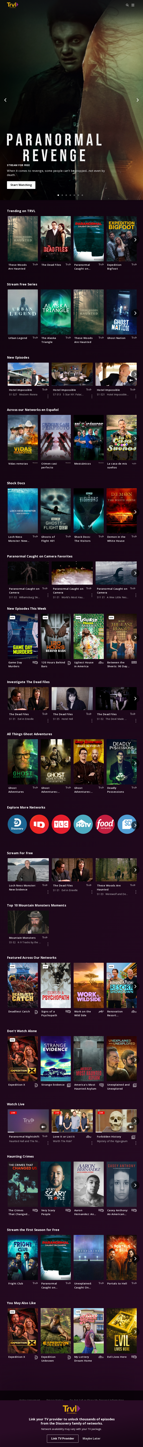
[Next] (137, 100)
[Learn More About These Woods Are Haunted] (136, 892)
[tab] (58, 195)
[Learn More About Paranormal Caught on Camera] (48, 595)
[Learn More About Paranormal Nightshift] (48, 1143)
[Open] (133, 5)
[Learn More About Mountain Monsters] (48, 944)
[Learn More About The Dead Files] (48, 721)
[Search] (126, 5)
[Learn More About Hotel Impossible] (48, 396)
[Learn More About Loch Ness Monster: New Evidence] (48, 892)
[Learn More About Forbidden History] (136, 1143)
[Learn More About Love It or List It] (92, 1143)
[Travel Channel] (12, 5)
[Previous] (5, 100)
